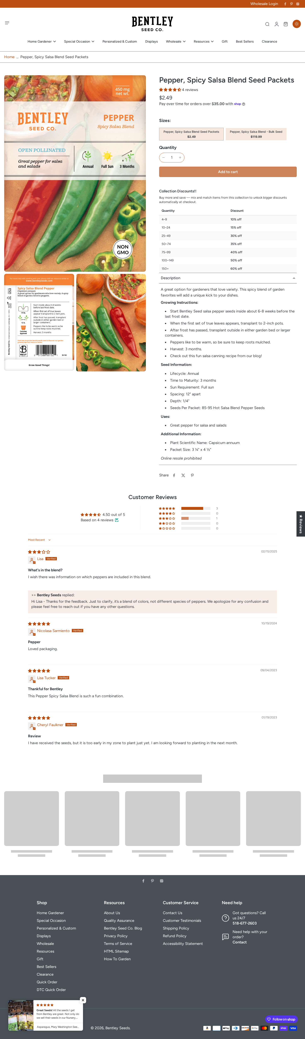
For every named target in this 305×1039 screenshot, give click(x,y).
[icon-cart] (285, 24)
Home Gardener (50, 913)
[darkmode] (297, 24)
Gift (40, 959)
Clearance (45, 974)
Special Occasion (51, 920)
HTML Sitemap (116, 951)
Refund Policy (175, 936)
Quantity (168, 147)
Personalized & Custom (56, 928)
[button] (170, 89)
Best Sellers (46, 966)
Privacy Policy (116, 936)
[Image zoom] (75, 173)
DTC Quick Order (51, 989)
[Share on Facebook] (174, 475)
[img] (39, 552)
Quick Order (47, 982)
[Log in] (276, 24)
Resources (45, 951)
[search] (267, 24)
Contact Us (172, 913)
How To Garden (117, 959)
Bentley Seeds (117, 1028)
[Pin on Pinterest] (192, 475)
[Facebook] (285, 3)
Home (9, 57)
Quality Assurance (119, 920)
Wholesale (45, 943)
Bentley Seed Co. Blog (123, 928)
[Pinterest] (291, 3)
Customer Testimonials (182, 920)
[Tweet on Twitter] (183, 475)
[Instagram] (298, 3)
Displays (44, 936)
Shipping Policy (176, 928)
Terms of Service (118, 943)
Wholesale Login (264, 3)
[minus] (163, 157)
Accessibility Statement (183, 943)
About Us (112, 913)
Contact (240, 942)
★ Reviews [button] (301, 523)
